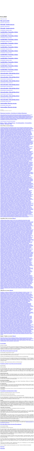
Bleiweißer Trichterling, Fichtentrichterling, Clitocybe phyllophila (18, 330)
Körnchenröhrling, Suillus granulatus (27, 133)
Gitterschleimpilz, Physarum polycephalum (6, 258)
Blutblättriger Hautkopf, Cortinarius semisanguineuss (11, 297)
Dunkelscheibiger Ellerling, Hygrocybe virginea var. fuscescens (9, 210)
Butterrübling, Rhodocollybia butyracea (8, 191)
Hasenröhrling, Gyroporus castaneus (17, 128)
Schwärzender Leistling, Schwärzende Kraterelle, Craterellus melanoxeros (16, 167)
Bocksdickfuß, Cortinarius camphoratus (9, 317)
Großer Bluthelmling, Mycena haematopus (18, 245)
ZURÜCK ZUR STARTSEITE (4, 14)
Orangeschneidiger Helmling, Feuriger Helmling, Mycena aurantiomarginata (17, 251)
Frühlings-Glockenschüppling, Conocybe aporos (25, 271)
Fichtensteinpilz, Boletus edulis (4, 127)
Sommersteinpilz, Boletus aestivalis (14, 127)
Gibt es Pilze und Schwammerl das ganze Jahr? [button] (9, 350)
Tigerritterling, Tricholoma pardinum (9, 329)
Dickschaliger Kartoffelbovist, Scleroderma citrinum (23, 313)
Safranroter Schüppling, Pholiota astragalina (11, 257)
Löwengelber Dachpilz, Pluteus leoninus (23, 174)
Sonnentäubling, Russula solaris (18, 240)
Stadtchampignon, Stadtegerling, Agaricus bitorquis (19, 175)
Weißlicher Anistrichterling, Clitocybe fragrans (26, 321)
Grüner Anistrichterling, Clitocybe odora (6, 138)
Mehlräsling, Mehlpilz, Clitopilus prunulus (6, 177)
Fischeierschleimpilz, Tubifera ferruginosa (14, 221)
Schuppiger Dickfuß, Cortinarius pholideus (10, 284)
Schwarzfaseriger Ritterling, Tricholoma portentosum (17, 190)
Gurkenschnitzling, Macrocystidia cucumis (22, 263)
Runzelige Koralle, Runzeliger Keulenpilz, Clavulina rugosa (13, 160)
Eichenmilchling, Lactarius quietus (8, 225)
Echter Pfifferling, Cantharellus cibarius (16, 165)
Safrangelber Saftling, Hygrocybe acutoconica (12, 319)
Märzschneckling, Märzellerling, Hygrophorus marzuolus (21, 188)
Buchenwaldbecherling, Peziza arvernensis (17, 238)
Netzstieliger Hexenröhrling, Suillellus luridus (21, 132)
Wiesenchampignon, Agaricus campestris (6, 175)
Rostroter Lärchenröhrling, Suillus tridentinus (15, 133)
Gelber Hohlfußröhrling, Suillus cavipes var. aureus (12, 135)
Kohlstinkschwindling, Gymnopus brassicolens (11, 275)
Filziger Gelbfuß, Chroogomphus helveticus (8, 199)
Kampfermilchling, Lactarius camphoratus (9, 194)
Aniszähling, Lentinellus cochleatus (17, 177)
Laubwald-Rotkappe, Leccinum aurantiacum (21, 154)
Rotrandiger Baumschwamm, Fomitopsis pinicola (24, 229)
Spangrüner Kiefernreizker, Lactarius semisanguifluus (23, 140)
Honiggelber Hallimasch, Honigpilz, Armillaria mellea (7, 201)
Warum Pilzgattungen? (3, 121)
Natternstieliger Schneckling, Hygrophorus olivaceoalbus (23, 191)
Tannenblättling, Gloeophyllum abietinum (17, 235)
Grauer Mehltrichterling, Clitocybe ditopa (23, 257)
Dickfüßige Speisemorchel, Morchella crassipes (17, 178)
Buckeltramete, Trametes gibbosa (15, 267)
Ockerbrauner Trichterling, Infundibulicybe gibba (21, 206)
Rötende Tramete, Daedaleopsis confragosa (25, 234)
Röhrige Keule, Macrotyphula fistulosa (5, 242)
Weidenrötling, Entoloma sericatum (18, 309)
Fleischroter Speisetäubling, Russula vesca (13, 147)
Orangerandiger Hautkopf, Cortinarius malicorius (10, 311)
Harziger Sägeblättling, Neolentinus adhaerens (24, 247)
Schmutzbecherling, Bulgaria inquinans (22, 259)
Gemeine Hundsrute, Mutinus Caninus (5, 256)
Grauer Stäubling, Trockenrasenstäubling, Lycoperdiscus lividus (16, 213)
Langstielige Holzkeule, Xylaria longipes (6, 266)
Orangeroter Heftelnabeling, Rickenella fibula (25, 224)
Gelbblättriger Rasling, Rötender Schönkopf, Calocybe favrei (8, 220)
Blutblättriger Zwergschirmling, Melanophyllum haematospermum (12, 269)
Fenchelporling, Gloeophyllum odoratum (11, 229)
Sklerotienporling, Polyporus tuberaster (5, 182)
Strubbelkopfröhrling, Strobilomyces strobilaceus (19, 226)
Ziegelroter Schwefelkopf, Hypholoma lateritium (15, 299)
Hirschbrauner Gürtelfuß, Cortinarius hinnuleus (20, 285)
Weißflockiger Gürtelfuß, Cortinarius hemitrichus (15, 262)
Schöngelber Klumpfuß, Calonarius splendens (20, 318)
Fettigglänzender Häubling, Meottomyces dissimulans (7, 237)
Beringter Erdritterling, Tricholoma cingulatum (13, 321)
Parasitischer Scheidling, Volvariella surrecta (14, 332)
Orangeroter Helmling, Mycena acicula (27, 222)
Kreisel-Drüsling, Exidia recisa (21, 189)
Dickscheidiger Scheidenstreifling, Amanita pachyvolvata (23, 181)
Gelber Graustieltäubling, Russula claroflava (20, 150)
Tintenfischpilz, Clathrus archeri (7, 226)
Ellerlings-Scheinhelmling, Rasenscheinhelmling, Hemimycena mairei (15, 279)
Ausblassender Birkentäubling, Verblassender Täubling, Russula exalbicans (16, 215)
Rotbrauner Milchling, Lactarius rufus (10, 261)
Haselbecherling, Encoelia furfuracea (21, 231)
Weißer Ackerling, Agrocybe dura (19, 173)
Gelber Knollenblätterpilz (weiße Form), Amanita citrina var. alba (14, 293)
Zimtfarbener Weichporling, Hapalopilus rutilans (7, 322)
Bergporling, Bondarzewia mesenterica (27, 141)
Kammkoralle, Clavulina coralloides (17, 159)
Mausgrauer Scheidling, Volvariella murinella (14, 196)
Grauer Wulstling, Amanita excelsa (17, 143)
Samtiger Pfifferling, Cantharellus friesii (19, 166)
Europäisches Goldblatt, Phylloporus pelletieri (22, 187)
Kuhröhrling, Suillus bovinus (4, 134)
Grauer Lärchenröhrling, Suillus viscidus (25, 135)
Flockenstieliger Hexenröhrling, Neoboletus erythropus (23, 131)
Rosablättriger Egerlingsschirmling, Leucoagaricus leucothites (14, 304)
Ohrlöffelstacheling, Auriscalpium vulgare (27, 241)
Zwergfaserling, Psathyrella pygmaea (5, 233)
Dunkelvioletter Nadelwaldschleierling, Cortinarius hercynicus (15, 195)
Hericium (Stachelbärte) (15, 115)
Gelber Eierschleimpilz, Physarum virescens (19, 258)
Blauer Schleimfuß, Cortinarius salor (26, 196)
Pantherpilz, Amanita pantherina (23, 302)
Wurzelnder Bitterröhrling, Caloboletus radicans (9, 300)
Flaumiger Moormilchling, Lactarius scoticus (12, 323)
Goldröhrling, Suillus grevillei (4, 133)
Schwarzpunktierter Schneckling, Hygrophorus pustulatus (8, 189)
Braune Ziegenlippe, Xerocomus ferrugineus (18, 130)
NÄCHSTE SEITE (3, 15)
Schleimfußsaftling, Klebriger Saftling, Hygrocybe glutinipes (22, 273)
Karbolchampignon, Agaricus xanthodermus (6, 315)
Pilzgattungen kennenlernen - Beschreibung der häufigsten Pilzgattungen (13, 113)
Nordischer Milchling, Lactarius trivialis (18, 225)
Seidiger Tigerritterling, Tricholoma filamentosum (21, 329)
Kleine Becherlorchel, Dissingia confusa (14, 326)
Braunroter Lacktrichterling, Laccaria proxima (24, 185)
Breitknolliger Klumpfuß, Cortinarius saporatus (7, 285)
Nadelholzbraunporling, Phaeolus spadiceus (13, 224)
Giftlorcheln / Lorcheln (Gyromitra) (13, 117)
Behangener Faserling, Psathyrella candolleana (22, 201)
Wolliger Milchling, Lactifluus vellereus (19, 322)
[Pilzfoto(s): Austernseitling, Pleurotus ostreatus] (5, 101)
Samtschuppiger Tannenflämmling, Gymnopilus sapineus (16, 305)
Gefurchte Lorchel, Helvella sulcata (24, 264)
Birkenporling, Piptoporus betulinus (5, 337)
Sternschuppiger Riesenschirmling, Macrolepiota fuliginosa (11, 162)
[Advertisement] (17, 7)
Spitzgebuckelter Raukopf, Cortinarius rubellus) (15, 308)
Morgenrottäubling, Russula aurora (5, 148)
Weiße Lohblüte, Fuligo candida (19, 268)
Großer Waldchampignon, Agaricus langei (17, 186)
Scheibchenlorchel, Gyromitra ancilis (16, 192)
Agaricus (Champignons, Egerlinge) (19, 118)
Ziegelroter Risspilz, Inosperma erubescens (6, 312)
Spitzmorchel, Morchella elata (26, 177)
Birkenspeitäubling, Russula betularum (5, 303)
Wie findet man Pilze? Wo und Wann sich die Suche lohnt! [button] (11, 363)
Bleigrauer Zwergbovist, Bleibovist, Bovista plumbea (14, 214)
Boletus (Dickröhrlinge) (3, 114)
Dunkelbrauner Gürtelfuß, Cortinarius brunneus (24, 252)
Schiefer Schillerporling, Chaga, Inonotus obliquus (26, 340)
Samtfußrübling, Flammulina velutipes (9, 32)
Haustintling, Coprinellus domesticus (20, 237)
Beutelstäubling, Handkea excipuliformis (6, 171)
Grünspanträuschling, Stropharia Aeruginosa (11, 139)
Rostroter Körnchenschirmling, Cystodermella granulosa (11, 164)
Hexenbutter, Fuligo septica (4, 221)
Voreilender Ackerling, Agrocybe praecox (9, 173)
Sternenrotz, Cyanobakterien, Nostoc (25, 280)
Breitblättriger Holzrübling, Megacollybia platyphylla (20, 295)
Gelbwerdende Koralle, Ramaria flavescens (10, 327)
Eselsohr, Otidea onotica (8, 159)
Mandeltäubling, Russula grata (23, 325)
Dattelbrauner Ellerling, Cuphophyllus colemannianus (25, 209)
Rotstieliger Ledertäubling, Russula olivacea (25, 207)
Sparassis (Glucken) (8, 119)
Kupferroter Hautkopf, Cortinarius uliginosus (25, 323)
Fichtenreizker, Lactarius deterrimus (23, 139)
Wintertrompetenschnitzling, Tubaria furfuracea (17, 233)
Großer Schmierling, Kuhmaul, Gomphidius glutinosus (14, 198)
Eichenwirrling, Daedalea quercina (28, 235)
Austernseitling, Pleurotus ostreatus (8, 103)
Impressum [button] (2, 446)
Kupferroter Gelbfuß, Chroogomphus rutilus (6, 197)
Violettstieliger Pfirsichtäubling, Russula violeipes (19, 149)
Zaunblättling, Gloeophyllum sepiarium (5, 235)
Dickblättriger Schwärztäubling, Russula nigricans (15, 152)
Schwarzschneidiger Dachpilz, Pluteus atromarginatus (10, 174)
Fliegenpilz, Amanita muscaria (7, 24)
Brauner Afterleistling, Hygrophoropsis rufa (6, 295)
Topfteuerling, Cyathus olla (18, 244)
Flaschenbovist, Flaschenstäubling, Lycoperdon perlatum (11, 170)
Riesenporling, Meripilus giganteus (16, 141)
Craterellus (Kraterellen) (29, 117)
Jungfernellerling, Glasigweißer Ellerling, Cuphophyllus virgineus (24, 208)
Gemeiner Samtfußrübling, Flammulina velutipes (15, 338)
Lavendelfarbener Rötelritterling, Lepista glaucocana (18, 142)
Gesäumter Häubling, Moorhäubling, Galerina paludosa (11, 294)
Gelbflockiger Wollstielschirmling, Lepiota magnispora (20, 331)
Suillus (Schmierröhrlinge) (25, 114)
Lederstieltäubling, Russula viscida (24, 203)
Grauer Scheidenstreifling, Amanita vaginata (19, 145)
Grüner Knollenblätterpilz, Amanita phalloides (9, 307)
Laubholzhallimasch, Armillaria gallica (13, 200)
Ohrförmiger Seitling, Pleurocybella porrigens (27, 332)
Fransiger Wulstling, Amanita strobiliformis (17, 182)
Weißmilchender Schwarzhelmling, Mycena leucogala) (17, 227)
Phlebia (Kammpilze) (9, 115)
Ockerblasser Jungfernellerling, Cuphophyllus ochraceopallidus (9, 209)
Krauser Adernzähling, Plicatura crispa (18, 246)
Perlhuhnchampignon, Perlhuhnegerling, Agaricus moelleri (21, 315)
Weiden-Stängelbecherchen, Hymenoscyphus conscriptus (12, 270)
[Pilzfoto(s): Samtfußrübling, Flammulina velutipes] (6, 30)
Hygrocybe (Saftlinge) (14, 119)
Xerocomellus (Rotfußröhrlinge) (9, 116)
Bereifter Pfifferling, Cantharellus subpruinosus (7, 166)
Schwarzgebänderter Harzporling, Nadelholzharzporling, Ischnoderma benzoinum (16, 287)
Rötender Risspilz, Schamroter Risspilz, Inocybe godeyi (20, 312)
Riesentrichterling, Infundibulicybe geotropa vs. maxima (11, 205)
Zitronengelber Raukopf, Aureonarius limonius (19, 328)
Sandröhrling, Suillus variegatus (22, 134)
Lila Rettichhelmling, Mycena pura (14, 302)
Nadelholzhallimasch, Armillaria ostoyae (24, 200)
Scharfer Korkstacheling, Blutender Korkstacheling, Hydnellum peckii (22, 281)
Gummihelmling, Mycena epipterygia (16, 222)
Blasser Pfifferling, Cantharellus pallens (27, 165)
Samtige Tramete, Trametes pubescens (25, 267)
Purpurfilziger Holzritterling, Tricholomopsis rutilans (17, 337)
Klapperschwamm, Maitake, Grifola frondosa (20, 158)
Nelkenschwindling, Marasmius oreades (20, 199)
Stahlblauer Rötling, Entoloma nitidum (8, 309)
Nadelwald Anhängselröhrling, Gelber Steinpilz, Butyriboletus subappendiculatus (11, 153)
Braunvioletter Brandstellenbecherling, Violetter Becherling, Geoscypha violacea (11, 239)
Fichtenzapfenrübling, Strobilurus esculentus (25, 211)
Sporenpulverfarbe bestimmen (11, 121)
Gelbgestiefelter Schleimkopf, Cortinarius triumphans (19, 171)
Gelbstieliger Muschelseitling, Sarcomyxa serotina (20, 243)
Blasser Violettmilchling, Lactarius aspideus (16, 277)
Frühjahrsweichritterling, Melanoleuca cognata (9, 179)
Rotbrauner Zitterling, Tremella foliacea (8, 244)
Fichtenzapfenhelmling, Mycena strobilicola (12, 247)
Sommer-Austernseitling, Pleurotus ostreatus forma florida (11, 203)
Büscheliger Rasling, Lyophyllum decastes (19, 197)
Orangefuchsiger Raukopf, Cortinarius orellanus (15, 310)
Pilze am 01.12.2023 (4, 20)
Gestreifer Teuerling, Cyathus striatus (27, 244)
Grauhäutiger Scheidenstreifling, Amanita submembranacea (13, 144)
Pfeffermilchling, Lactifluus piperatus (28, 239)
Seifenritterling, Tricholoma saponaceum (21, 324)
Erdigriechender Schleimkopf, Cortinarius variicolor (13, 260)
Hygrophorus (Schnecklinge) (10, 118)
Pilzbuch (11, 125)
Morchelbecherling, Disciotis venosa (26, 192)
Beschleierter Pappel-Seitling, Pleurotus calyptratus (7, 249)
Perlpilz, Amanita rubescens (8, 143)
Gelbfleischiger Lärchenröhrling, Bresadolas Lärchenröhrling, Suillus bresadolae (11, 136)
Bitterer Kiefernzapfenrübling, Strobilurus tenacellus (11, 211)
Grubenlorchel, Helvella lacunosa (14, 264)
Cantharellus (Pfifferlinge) (22, 117)
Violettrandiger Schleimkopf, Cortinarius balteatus (10, 252)
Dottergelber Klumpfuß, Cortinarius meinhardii (7, 318)
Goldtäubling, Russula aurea (15, 151)
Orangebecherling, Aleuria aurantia (27, 160)
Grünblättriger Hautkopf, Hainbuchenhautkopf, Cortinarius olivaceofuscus (16, 331)
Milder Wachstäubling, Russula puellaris (24, 205)
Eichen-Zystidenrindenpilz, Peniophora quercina (18, 256)
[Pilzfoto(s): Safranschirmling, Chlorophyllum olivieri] (6, 71)
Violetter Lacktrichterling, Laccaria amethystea (18, 138)
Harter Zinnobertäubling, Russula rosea (8, 184)
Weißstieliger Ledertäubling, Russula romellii (18, 212)
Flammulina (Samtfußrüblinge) (23, 115)
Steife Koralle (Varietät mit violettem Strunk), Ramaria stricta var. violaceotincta (16, 276)
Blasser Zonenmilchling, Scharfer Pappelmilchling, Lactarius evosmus (22, 286)
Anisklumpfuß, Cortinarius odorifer (20, 194)
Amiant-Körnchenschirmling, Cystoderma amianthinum (10, 163)
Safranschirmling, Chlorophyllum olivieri (9, 73)
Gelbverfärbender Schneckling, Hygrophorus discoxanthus (15, 278)
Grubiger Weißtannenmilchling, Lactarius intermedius (14, 316)
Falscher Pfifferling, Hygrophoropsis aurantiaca (25, 294)
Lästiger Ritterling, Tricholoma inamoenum (15, 265)
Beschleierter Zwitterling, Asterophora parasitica (10, 259)
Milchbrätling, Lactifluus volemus (5, 193)
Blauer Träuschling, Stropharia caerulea (12, 185)
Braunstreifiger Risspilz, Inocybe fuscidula (8, 306)
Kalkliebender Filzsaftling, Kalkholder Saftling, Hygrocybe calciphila (10, 274)
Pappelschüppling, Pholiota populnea (16, 242)
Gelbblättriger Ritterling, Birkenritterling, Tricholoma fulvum (25, 327)
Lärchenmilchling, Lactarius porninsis (15, 193)
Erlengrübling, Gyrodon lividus (4, 264)
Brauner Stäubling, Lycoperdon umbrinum (25, 170)
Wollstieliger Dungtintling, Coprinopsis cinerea (11, 248)
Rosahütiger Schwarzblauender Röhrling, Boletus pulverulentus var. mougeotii (22, 137)
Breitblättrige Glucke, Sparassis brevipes (7, 158)
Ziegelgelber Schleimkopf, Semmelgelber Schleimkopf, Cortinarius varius (15, 171)
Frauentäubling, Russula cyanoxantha (15, 148)
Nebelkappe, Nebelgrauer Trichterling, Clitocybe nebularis (15, 298)
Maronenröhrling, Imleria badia (7, 128)
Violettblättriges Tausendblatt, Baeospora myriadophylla (11, 271)
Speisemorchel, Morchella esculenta (5, 178)
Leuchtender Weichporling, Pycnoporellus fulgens (13, 280)
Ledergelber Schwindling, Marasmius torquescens (25, 275)
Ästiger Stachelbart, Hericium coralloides (22, 339)
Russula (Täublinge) (10, 114)
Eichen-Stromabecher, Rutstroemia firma (17, 255)
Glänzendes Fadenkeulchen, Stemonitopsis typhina (7, 268)
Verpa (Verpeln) (6, 117)
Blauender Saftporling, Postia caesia (27, 242)
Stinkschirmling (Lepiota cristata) (20, 300)
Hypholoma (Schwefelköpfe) (18, 116)
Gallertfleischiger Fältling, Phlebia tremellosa (6, 243)
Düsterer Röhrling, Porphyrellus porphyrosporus (17, 223)
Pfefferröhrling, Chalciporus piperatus (28, 136)
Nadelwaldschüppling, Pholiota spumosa (24, 248)
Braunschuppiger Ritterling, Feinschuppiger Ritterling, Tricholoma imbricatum (18, 216)
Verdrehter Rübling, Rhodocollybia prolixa (15, 202)
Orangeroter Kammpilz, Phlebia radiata (5, 222)
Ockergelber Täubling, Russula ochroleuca (6, 149)
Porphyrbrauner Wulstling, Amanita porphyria (24, 311)
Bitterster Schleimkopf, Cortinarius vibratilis (16, 253)
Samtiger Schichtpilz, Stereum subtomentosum (18, 266)
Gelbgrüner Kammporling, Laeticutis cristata (9, 263)
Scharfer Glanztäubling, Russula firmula (8, 240)
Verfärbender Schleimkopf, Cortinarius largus (22, 282)
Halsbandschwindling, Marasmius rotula (14, 250)
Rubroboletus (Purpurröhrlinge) (17, 114)
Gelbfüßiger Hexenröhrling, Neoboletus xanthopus (7, 132)
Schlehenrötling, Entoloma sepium (13, 180)
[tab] (17, 343)
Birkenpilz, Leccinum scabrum (24, 155)
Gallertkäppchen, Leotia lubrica (18, 306)
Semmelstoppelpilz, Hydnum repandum (15, 169)
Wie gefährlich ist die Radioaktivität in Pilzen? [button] (8, 390)
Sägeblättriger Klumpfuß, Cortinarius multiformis (14, 241)
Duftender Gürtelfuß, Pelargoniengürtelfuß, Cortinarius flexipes (9, 333)
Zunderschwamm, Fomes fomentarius (16, 230)
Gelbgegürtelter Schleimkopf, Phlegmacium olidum (23, 284)
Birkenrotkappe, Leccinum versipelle (9, 154)
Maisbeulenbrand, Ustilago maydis (11, 187)
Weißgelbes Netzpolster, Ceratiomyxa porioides (26, 221)
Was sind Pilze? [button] (3, 343)
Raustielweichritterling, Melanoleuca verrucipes (23, 179)
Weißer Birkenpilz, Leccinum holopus (14, 155)
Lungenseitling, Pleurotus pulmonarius (23, 180)
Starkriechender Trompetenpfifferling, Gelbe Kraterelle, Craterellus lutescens (17, 167)
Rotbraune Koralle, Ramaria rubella (25, 254)
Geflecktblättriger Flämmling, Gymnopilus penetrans (22, 314)
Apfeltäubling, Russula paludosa (23, 151)
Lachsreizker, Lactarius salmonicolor (11, 140)
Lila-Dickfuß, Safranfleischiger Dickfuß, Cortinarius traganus (23, 317)
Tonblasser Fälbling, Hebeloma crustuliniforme (11, 325)
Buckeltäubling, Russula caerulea (14, 207)
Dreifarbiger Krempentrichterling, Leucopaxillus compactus (11, 254)
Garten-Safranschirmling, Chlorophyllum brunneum (18, 303)
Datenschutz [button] (2, 448)
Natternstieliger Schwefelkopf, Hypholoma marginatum (16, 272)
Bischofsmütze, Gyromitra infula (11, 324)
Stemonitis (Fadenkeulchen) (26, 116)
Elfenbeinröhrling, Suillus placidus (13, 134)
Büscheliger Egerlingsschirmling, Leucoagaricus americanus (20, 301)
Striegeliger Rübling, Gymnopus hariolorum (6, 328)
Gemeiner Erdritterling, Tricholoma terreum (19, 320)
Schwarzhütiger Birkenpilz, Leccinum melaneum (16, 156)
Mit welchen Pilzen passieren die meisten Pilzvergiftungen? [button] (10, 424)
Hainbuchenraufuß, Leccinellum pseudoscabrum (15, 157)
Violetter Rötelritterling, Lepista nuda (5, 142)
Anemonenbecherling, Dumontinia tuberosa (9, 231)
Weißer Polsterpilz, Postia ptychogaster (20, 261)
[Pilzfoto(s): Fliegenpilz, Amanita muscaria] (5, 22)
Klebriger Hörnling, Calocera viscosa (5, 223)
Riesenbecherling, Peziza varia (27, 238)
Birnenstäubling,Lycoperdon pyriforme (13, 234)
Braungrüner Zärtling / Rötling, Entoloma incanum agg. (8, 282)
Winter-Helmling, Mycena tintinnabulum (6, 245)
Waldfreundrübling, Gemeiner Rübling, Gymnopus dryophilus (15, 183)
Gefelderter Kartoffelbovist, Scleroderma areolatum (7, 314)
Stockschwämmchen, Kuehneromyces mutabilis (17, 146)
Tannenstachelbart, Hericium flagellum (11, 339)
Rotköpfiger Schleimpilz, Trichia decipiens (27, 265)
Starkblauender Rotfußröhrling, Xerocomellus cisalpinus (20, 129)
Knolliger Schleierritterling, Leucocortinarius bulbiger (12, 204)
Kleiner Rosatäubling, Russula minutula (19, 184)
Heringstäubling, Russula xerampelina (24, 147)
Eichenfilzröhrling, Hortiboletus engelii (10, 131)
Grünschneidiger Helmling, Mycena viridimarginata (22, 249)
